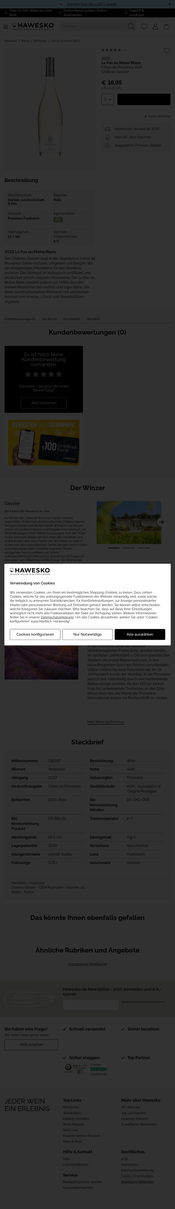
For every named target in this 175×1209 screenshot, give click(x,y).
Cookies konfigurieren (35, 634)
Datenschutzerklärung (57, 617)
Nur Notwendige (87, 634)
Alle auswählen (140, 634)
